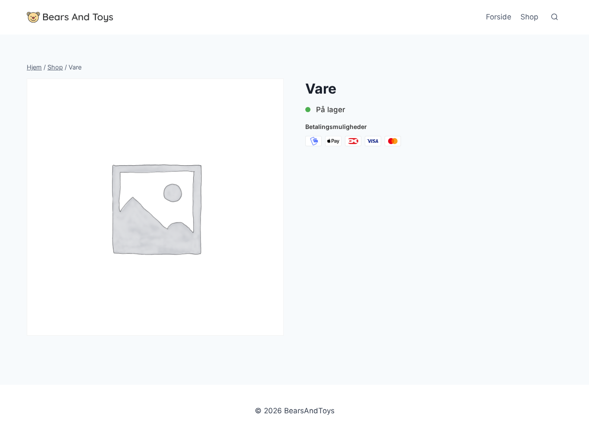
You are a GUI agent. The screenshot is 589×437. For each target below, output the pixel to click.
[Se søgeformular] (554, 17)
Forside (498, 17)
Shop (529, 17)
